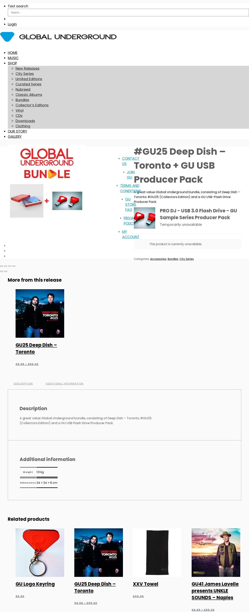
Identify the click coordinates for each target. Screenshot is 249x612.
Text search (18, 6)
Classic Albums (29, 94)
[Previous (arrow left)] (1, 271)
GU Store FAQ (130, 204)
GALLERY (15, 136)
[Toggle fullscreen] (5, 266)
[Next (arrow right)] (5, 271)
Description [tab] (23, 383)
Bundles (22, 99)
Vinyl (20, 110)
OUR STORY (17, 131)
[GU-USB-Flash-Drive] (144, 218)
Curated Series (28, 84)
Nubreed (23, 89)
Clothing (23, 126)
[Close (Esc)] (13, 266)
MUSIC (13, 58)
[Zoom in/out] (1, 266)
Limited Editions (29, 78)
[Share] (9, 266)
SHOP (12, 63)
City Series (25, 73)
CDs (19, 115)
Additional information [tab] (64, 383)
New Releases (27, 68)
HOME (13, 52)
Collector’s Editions (32, 105)
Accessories (158, 259)
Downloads (25, 120)
